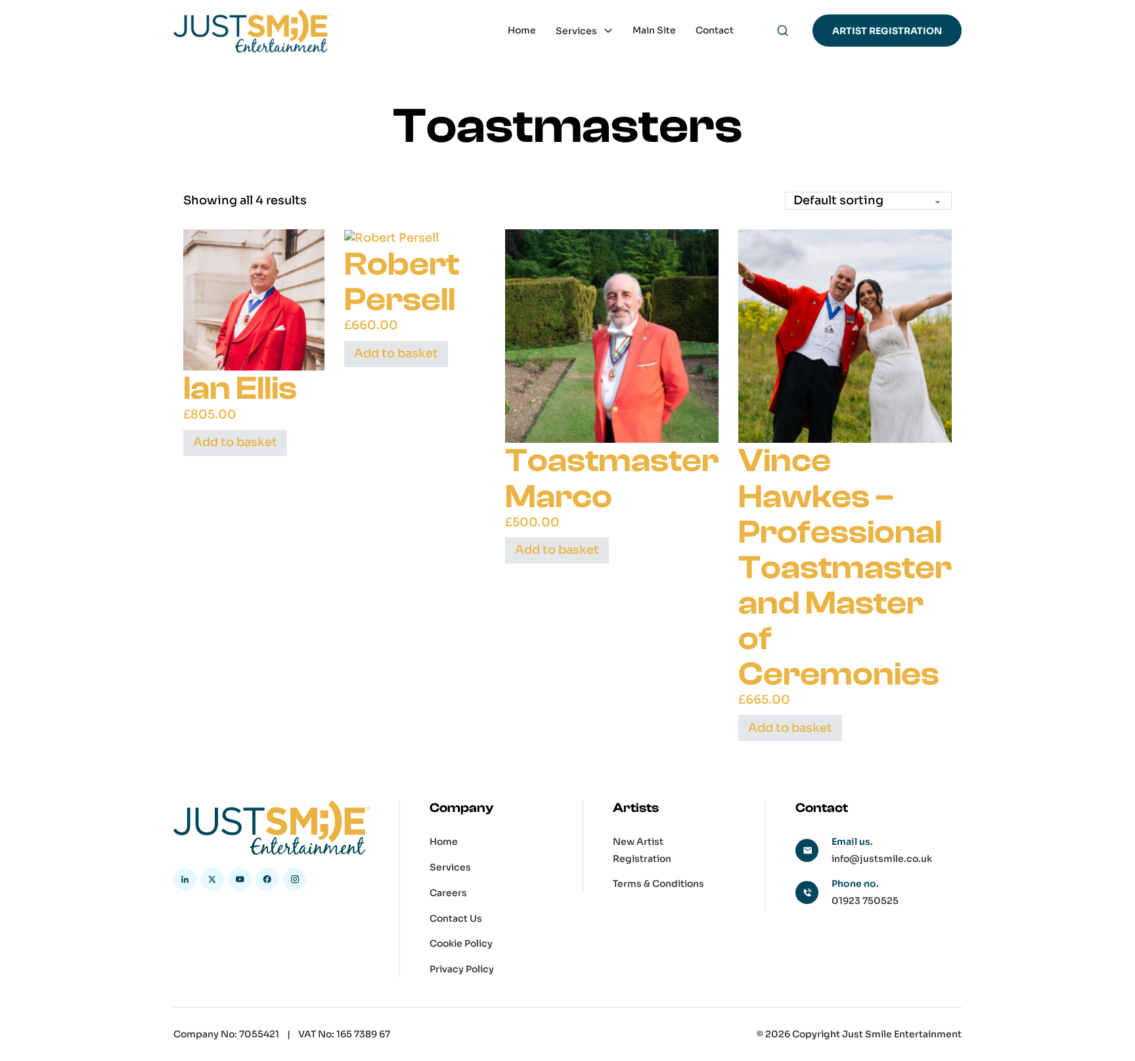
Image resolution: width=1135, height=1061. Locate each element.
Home (522, 30)
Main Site (654, 30)
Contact (715, 30)
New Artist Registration (642, 850)
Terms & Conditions (658, 884)
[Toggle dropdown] (608, 30)
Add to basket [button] (235, 442)
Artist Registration (887, 31)
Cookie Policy (461, 943)
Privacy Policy (462, 969)
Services (576, 30)
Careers (448, 893)
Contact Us (456, 918)
